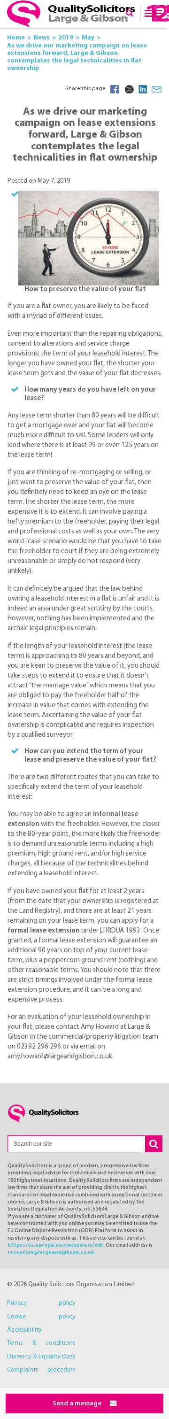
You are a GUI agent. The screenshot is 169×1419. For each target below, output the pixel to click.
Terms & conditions (41, 1343)
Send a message (78, 1403)
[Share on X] (128, 89)
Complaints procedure (41, 1369)
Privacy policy (41, 1303)
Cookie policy (41, 1316)
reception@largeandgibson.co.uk (51, 1253)
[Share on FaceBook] (114, 89)
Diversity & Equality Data (41, 1356)
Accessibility (24, 1330)
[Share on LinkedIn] (143, 89)
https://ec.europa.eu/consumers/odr (55, 1245)
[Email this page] (157, 89)
